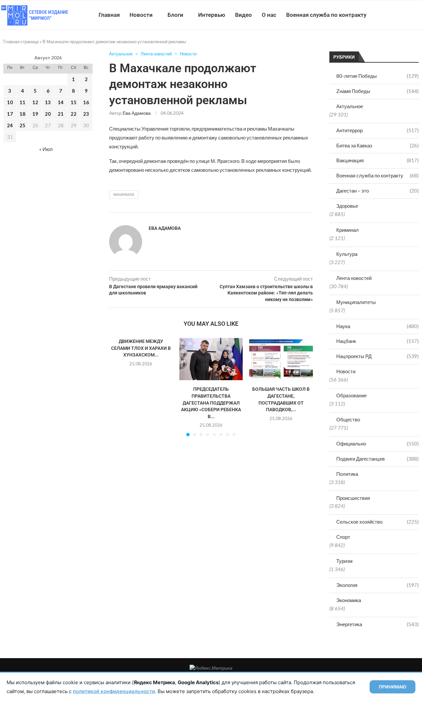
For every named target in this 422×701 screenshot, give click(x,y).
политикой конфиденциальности (114, 691)
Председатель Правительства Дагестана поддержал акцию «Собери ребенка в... (211, 402)
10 (10, 102)
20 (48, 114)
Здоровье (347, 206)
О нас (269, 15)
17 (10, 114)
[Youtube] (388, 14)
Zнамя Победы (377, 91)
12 (35, 102)
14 (61, 102)
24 (10, 125)
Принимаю (392, 686)
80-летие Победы (377, 76)
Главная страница (21, 41)
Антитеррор (377, 130)
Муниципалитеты (356, 302)
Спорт (343, 537)
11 (22, 102)
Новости (141, 15)
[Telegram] (402, 14)
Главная (109, 15)
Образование (351, 395)
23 (86, 114)
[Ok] (408, 14)
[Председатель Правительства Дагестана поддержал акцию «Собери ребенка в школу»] (211, 359)
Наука (377, 326)
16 (86, 102)
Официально (377, 443)
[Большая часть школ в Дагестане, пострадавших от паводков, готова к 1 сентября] (281, 359)
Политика (347, 474)
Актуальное (349, 106)
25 (22, 125)
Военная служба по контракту (326, 15)
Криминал (347, 230)
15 (73, 102)
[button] (118, 386)
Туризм (344, 561)
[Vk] (395, 14)
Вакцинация (377, 160)
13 (48, 102)
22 (73, 114)
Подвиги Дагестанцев (377, 459)
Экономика (348, 600)
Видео (243, 15)
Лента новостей (354, 278)
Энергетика (377, 624)
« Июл (46, 149)
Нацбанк (377, 341)
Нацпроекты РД (377, 356)
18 (22, 114)
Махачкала (123, 194)
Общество (348, 419)
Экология (377, 585)
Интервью (211, 15)
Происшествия (353, 498)
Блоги (175, 15)
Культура (346, 254)
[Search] (418, 14)
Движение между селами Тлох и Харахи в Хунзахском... (141, 348)
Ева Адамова (137, 113)
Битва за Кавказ (377, 145)
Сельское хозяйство (377, 522)
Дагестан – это (377, 191)
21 (61, 114)
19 (35, 114)
